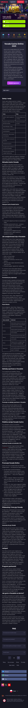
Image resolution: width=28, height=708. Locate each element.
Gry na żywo (11, 662)
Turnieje (23, 662)
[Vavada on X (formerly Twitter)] (6, 685)
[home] (4, 2)
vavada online (5, 447)
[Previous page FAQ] (9, 657)
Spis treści (11, 665)
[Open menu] (26, 2)
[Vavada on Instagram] (2, 685)
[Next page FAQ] (18, 657)
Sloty (4, 662)
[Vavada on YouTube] (9, 685)
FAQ (18, 665)
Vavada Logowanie (14, 83)
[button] (26, 8)
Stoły (17, 662)
